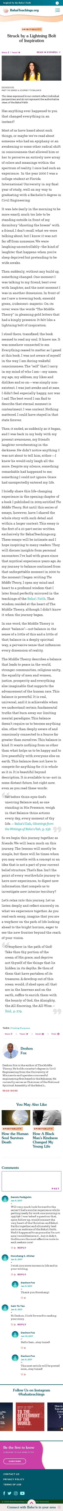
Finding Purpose (20, 1028)
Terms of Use (12, 1484)
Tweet (14, 52)
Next (60, 1417)
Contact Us (11, 1474)
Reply (21, 1248)
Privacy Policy (13, 1479)
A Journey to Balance (29, 90)
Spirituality (31, 29)
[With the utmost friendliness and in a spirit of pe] (31, 1417)
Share (4, 52)
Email (38, 1034)
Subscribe (15, 1461)
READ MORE (10, 1090)
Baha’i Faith (36, 599)
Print (53, 1034)
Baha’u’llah (22, 824)
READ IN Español (47, 52)
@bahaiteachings (31, 1394)
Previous (3, 1417)
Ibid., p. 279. (13, 1011)
